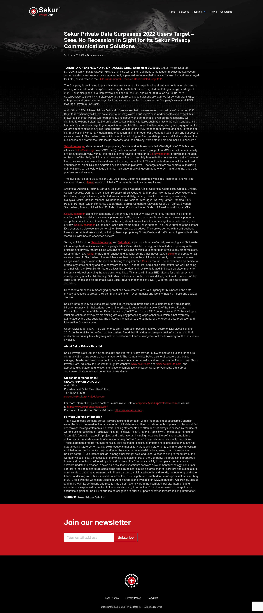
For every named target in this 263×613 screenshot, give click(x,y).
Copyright (152, 598)
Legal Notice (112, 598)
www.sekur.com (140, 364)
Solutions (184, 11)
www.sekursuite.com (168, 364)
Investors (198, 11)
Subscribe (126, 537)
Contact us (226, 11)
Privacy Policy (133, 598)
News (213, 11)
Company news (95, 55)
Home (172, 11)
